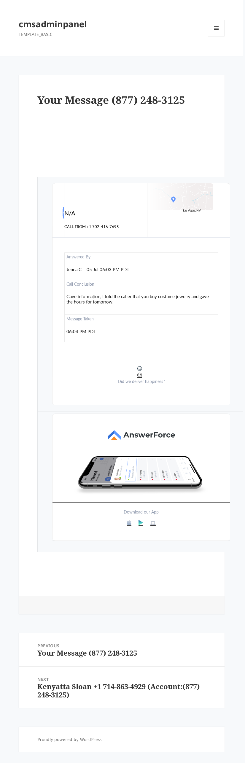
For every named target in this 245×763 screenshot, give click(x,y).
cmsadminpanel (53, 24)
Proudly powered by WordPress (69, 739)
